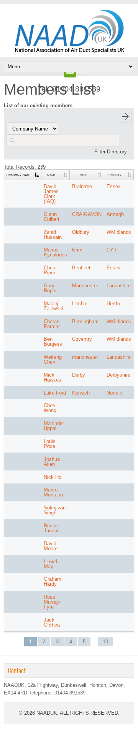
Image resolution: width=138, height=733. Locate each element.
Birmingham (85, 321)
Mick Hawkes (52, 377)
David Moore (51, 546)
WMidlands (119, 232)
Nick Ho (52, 477)
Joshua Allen (52, 461)
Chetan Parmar (52, 324)
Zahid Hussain (53, 234)
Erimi (78, 250)
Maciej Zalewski (53, 306)
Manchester (85, 285)
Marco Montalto (53, 492)
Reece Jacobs (52, 528)
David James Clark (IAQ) (51, 194)
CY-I (111, 250)
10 (105, 641)
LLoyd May (50, 564)
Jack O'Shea (52, 622)
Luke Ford (55, 393)
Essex (114, 186)
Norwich (81, 393)
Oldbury (80, 232)
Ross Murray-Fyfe (52, 602)
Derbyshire (118, 375)
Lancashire (119, 285)
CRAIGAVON (87, 214)
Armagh (115, 214)
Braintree (82, 186)
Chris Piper (49, 270)
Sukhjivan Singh (55, 510)
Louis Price (50, 443)
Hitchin (79, 303)
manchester (85, 357)
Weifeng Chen (53, 359)
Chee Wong (50, 408)
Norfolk (114, 393)
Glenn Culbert (51, 216)
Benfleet (81, 268)
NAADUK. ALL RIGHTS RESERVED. (78, 713)
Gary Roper (50, 288)
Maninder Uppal (54, 425)
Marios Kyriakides (55, 252)
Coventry (82, 339)
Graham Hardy (52, 581)
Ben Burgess (53, 341)
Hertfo (113, 303)
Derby (78, 375)
